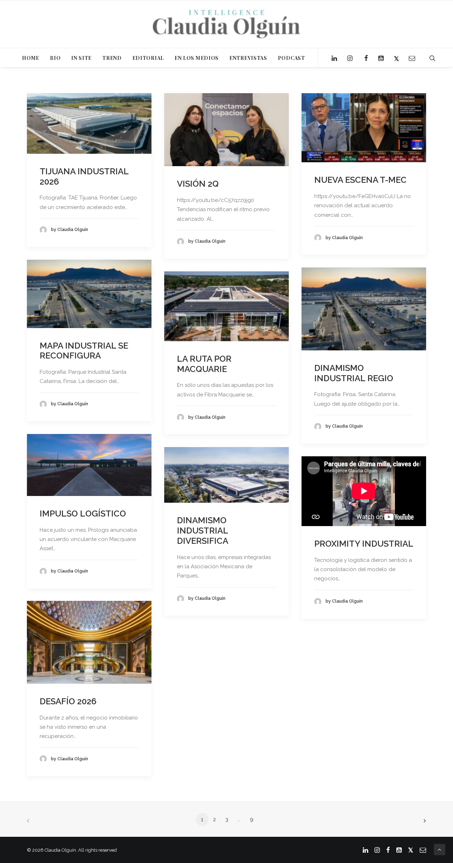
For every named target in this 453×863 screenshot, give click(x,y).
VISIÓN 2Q (198, 184)
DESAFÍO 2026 (68, 701)
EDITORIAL (148, 58)
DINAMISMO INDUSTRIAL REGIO (353, 373)
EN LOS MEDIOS (196, 58)
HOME (30, 58)
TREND (112, 58)
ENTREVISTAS (248, 58)
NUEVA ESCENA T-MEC (360, 180)
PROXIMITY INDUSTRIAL (363, 543)
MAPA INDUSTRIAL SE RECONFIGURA (84, 350)
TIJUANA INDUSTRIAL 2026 (84, 176)
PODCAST (291, 58)
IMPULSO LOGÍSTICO (83, 513)
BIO (55, 58)
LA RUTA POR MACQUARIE (204, 364)
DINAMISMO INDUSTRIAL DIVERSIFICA (202, 530)
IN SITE (81, 58)
